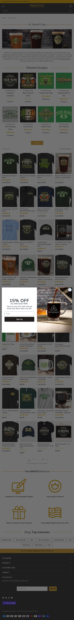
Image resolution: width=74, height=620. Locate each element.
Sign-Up (19, 319)
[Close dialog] (69, 289)
